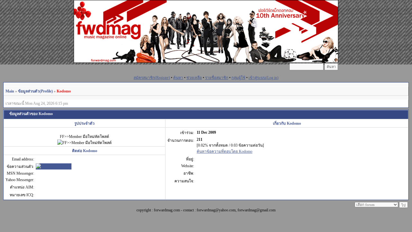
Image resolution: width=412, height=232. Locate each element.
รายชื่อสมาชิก (216, 77)
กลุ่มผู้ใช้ (238, 77)
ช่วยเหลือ (194, 77)
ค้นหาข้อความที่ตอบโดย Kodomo (224, 151)
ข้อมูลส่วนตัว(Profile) (35, 91)
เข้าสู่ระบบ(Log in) (263, 77)
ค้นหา (178, 77)
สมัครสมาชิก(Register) (152, 77)
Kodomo (64, 91)
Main (9, 91)
